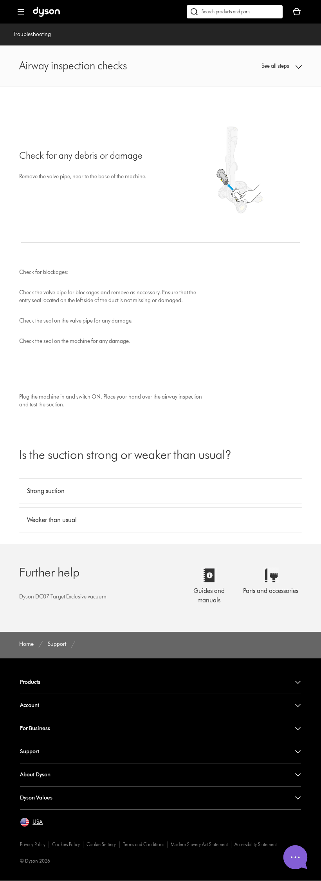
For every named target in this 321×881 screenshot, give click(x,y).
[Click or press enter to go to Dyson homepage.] (46, 15)
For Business (35, 728)
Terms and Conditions (143, 844)
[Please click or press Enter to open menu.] (21, 12)
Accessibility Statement (255, 844)
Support (29, 751)
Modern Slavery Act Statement (199, 844)
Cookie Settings (101, 844)
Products (30, 682)
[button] (276, 66)
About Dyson (35, 774)
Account (29, 705)
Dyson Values (36, 797)
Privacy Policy (32, 844)
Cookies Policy (66, 844)
